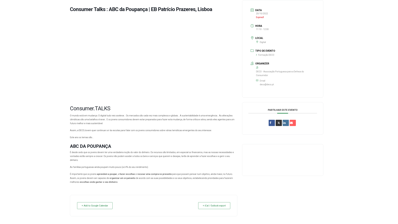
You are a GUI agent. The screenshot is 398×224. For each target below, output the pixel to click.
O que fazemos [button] (285, 5)
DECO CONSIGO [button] (323, 5)
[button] (391, 5)
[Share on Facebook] (272, 123)
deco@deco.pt (267, 84)
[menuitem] (264, 5)
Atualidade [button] (377, 5)
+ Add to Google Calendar (95, 205)
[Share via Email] (293, 123)
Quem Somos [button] (263, 5)
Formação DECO (266, 55)
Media (362, 5)
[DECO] (9, 5)
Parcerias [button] (304, 5)
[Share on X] (279, 123)
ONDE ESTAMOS (345, 5)
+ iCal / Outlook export (214, 205)
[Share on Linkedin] (286, 123)
